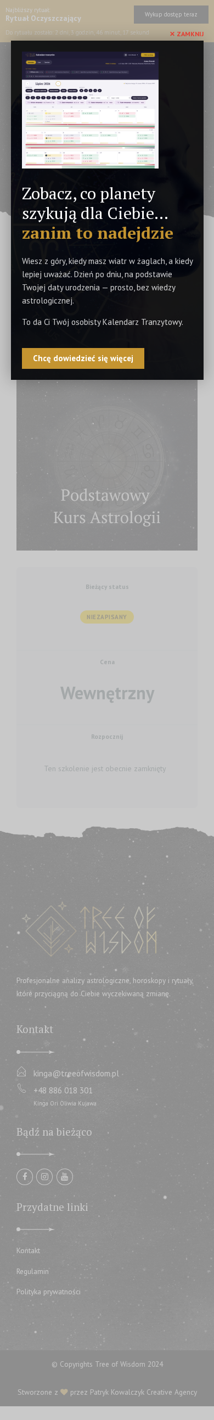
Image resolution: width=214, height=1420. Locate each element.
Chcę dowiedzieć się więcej (83, 358)
